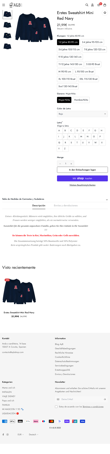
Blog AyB (59, 344)
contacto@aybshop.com (12, 352)
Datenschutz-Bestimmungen (67, 361)
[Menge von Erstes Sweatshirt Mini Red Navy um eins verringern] (60, 164)
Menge (60, 157)
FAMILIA (6, 404)
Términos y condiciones (93, 406)
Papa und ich (8, 400)
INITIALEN (7, 392)
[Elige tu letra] (82, 126)
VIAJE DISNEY (8, 396)
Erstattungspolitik (62, 369)
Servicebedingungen (64, 365)
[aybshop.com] (15, 5)
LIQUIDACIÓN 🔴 (10, 413)
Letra (60, 122)
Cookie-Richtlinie (62, 357)
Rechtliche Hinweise (64, 352)
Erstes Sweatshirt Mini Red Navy (19, 312)
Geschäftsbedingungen (65, 348)
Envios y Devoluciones (65, 374)
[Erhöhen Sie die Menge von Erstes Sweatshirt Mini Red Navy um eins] (71, 164)
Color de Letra (64, 108)
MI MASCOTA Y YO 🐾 (13, 409)
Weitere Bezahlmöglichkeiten (82, 185)
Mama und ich (8, 387)
